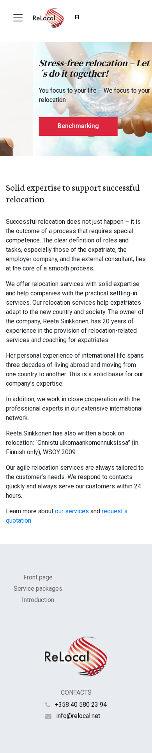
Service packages (38, 588)
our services (72, 511)
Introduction (38, 600)
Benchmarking (53, 126)
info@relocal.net (78, 716)
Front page (38, 577)
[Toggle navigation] (18, 18)
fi (77, 17)
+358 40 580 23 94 (81, 704)
